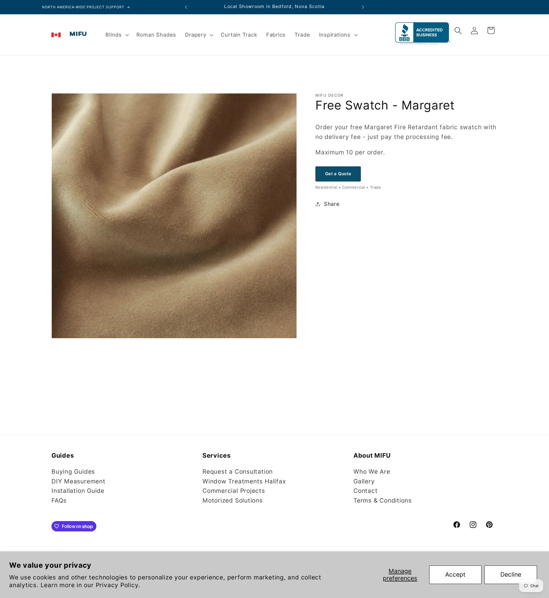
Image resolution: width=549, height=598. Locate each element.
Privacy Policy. (118, 585)
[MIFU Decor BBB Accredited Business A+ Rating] (422, 42)
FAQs (59, 500)
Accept (455, 574)
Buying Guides (73, 471)
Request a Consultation (237, 471)
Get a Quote (338, 174)
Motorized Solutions (232, 500)
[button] (116, 35)
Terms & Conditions (382, 500)
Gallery (364, 481)
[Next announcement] (363, 7)
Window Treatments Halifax (244, 481)
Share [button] (332, 204)
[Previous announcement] (186, 7)
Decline (510, 574)
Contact (365, 491)
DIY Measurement (78, 481)
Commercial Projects (233, 491)
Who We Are (371, 471)
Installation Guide (77, 491)
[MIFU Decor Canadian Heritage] (56, 35)
